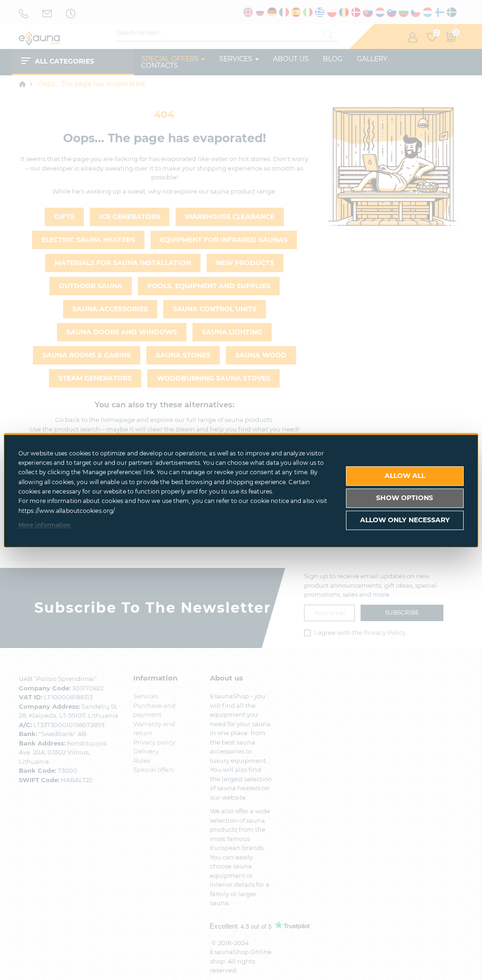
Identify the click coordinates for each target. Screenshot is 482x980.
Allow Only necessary (405, 520)
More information (44, 525)
